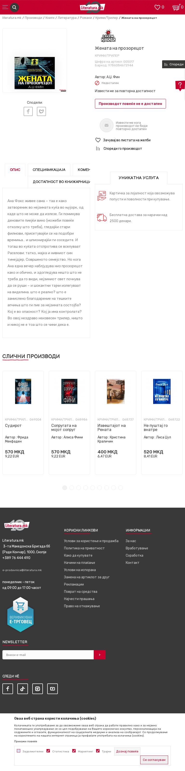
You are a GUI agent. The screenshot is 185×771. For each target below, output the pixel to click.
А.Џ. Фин (113, 77)
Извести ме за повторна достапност (125, 91)
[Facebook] (28, 111)
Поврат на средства (80, 592)
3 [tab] (78, 487)
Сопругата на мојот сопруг (64, 427)
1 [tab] (64, 487)
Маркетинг (85, 751)
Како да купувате (78, 555)
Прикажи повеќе (25, 741)
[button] (139, 140)
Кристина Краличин (112, 439)
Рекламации (74, 584)
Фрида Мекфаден (16, 439)
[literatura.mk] (92, 9)
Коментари (89, 170)
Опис (15, 170)
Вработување (137, 548)
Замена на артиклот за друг (87, 577)
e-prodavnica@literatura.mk (22, 570)
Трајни (106, 751)
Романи (86, 18)
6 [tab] (99, 487)
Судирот (13, 425)
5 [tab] (92, 487)
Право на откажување (82, 606)
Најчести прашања (79, 599)
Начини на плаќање (79, 563)
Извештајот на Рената (112, 427)
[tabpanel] (23, 423)
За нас (131, 541)
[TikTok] (22, 689)
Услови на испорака (80, 570)
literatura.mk (11, 18)
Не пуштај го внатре (156, 427)
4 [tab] (85, 487)
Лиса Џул (163, 437)
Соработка (134, 555)
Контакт (132, 563)
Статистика (60, 751)
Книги (50, 18)
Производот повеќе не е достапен (130, 104)
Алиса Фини (73, 437)
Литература (67, 18)
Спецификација (49, 170)
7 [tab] (106, 487)
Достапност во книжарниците (64, 182)
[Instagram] (37, 689)
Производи (33, 18)
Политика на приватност (84, 548)
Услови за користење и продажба (91, 541)
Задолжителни (33, 751)
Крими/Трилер (106, 18)
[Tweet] (41, 111)
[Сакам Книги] (108, 36)
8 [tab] (113, 487)
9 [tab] (120, 487)
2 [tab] (71, 487)
